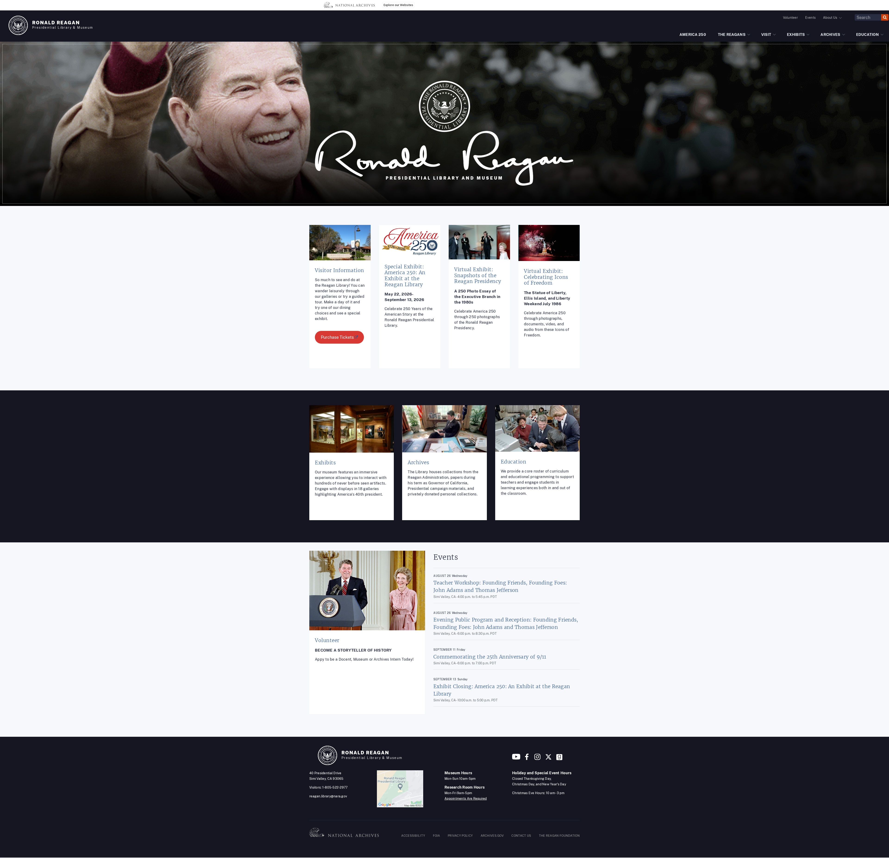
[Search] (885, 17)
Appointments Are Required (465, 798)
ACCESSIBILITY (413, 835)
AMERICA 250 (692, 34)
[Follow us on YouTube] (516, 758)
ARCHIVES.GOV (492, 835)
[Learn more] (340, 300)
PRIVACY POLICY (460, 835)
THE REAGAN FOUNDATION (559, 835)
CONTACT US (521, 835)
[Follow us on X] (548, 758)
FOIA (436, 835)
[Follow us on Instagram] (537, 758)
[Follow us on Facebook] (527, 758)
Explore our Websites (398, 5)
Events (810, 17)
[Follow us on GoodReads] (559, 758)
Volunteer (790, 17)
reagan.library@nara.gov (328, 796)
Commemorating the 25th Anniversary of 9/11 (489, 657)
